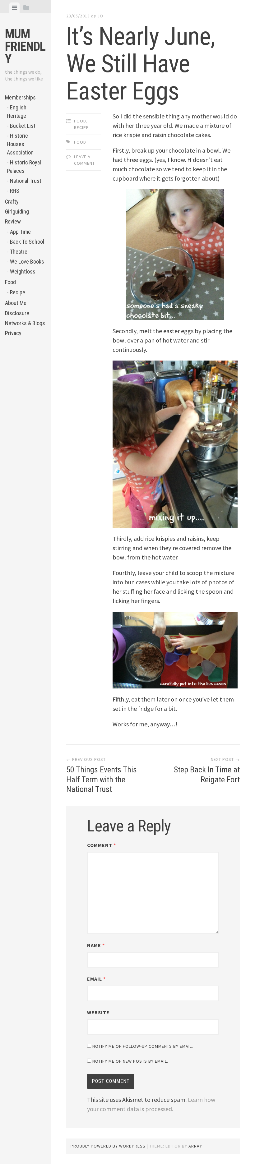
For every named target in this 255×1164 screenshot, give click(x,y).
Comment (101, 845)
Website (98, 1012)
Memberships (20, 97)
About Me (15, 303)
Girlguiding (17, 211)
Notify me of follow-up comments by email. (142, 1046)
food (80, 142)
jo (100, 16)
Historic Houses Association (20, 144)
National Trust (25, 180)
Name (96, 945)
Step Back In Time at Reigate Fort (207, 774)
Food (10, 282)
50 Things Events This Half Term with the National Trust (101, 779)
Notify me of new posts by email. (130, 1061)
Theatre (18, 251)
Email (96, 979)
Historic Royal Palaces (24, 166)
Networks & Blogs (25, 323)
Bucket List (22, 125)
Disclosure (17, 313)
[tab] (14, 7)
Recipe (17, 292)
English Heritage (16, 111)
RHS (14, 190)
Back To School (27, 241)
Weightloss (22, 271)
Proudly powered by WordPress (108, 1146)
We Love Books (27, 261)
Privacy (13, 333)
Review (13, 221)
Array (195, 1146)
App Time (20, 231)
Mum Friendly (25, 46)
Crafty (12, 201)
